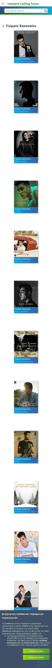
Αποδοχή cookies (36, 651)
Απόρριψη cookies (36, 657)
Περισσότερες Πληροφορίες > (43, 663)
